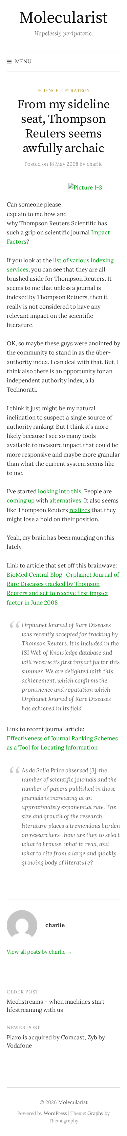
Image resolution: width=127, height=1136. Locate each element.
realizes (79, 510)
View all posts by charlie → (39, 951)
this (76, 491)
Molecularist (63, 18)
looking (48, 491)
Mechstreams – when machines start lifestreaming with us (56, 1006)
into (64, 491)
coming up (21, 500)
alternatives (65, 500)
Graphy (95, 1113)
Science (48, 90)
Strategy (77, 90)
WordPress (55, 1113)
